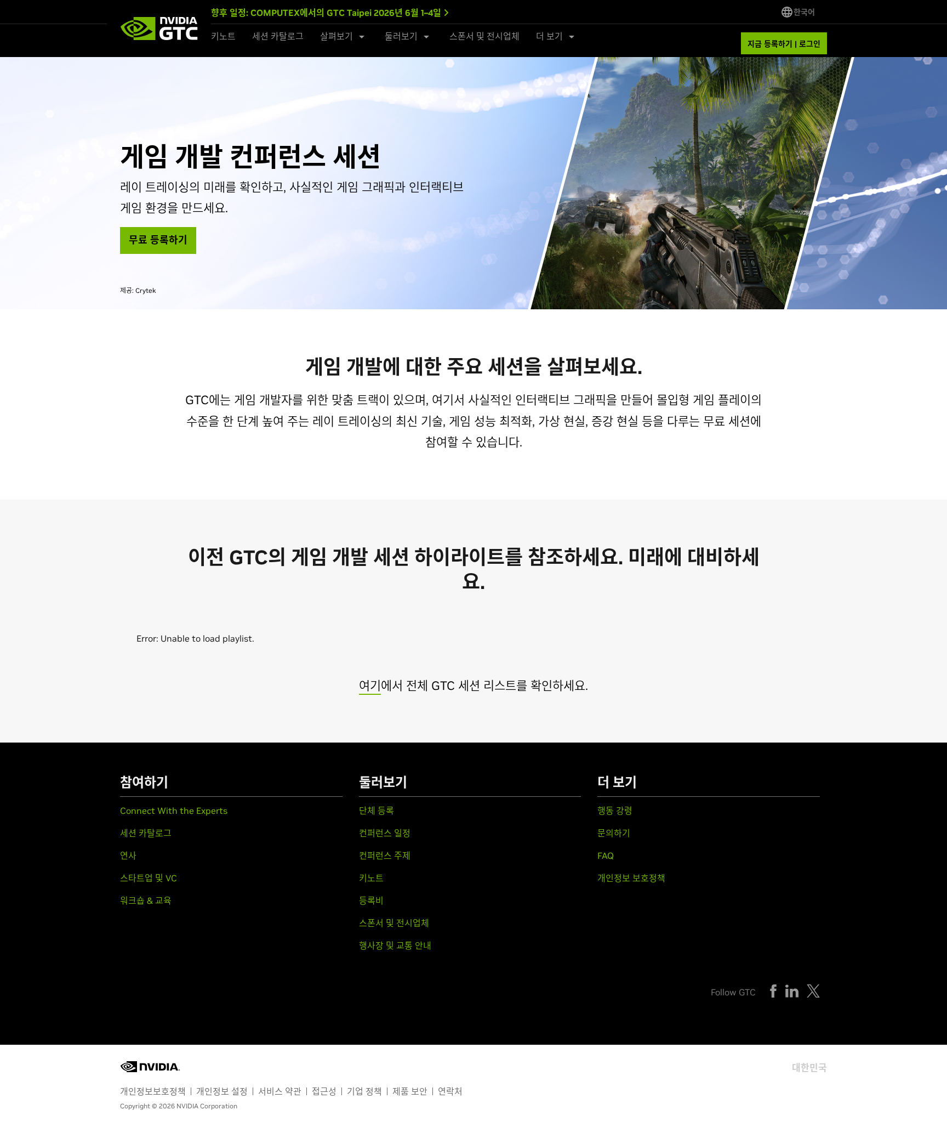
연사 (128, 855)
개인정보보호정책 (153, 1091)
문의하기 (613, 833)
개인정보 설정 (222, 1091)
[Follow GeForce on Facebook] (773, 991)
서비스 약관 (279, 1091)
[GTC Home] (159, 28)
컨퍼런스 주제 (384, 855)
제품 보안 (409, 1091)
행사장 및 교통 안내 (395, 945)
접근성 (324, 1091)
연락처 (450, 1091)
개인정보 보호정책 (631, 878)
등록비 (371, 900)
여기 (370, 685)
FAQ (605, 855)
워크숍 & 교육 (146, 900)
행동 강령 (614, 810)
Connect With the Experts (173, 810)
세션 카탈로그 (278, 36)
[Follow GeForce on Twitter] (813, 991)
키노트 (223, 36)
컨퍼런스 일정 (384, 833)
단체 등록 (376, 810)
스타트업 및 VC (148, 878)
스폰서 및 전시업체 (484, 36)
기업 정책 (364, 1091)
